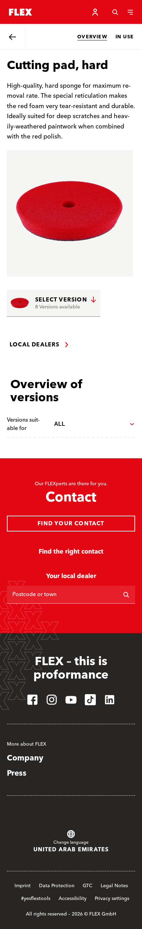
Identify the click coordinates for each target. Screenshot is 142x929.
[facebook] (32, 699)
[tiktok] (90, 699)
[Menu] (130, 12)
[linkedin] (109, 699)
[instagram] (51, 699)
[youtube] (71, 699)
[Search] (115, 12)
